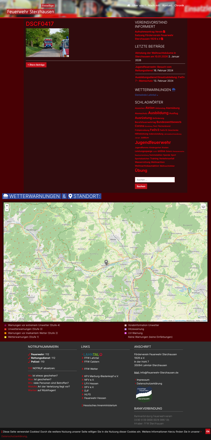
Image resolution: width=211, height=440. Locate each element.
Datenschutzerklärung (149, 383)
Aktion (150, 108)
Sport (173, 155)
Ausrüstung (143, 118)
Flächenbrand (164, 126)
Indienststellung (156, 134)
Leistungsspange (143, 151)
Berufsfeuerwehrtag (145, 122)
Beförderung (158, 118)
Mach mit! (154, 5)
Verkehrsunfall (166, 158)
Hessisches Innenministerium (100, 405)
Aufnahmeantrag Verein (149, 31)
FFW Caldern (91, 361)
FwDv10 (163, 130)
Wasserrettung (142, 162)
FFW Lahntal (91, 357)
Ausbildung (158, 113)
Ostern (169, 151)
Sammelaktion (155, 155)
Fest (155, 126)
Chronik (179, 5)
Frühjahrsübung (142, 130)
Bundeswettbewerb (169, 121)
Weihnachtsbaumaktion (147, 166)
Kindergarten (155, 147)
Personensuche (178, 151)
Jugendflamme (142, 147)
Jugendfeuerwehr (153, 142)
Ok (207, 431)
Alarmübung (173, 108)
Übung (141, 170)
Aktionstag (160, 108)
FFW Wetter (91, 368)
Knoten (165, 147)
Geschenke (173, 130)
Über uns (138, 5)
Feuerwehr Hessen (95, 398)
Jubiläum (145, 137)
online (161, 151)
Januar (137, 138)
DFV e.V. (89, 387)
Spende (166, 155)
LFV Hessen (91, 383)
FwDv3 (154, 130)
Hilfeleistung (141, 134)
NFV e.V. (89, 379)
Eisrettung (148, 126)
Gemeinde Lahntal (146, 94)
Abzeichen (140, 108)
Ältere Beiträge (37, 65)
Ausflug (173, 113)
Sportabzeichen (142, 158)
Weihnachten (158, 162)
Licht (155, 151)
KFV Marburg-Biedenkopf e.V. (101, 376)
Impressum (142, 379)
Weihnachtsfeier (167, 166)
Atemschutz (141, 113)
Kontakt (167, 5)
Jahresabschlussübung (172, 134)
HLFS (87, 394)
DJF (86, 390)
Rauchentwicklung (142, 155)
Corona (139, 125)
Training (154, 158)
